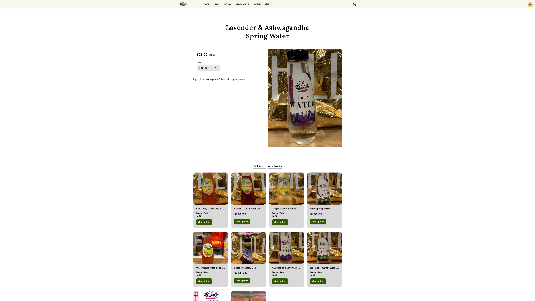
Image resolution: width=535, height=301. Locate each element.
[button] (208, 67)
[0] (354, 4)
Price (199, 62)
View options (204, 222)
